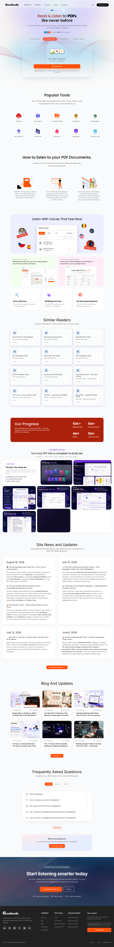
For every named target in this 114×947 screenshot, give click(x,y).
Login (92, 5)
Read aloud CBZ (73, 927)
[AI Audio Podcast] (91, 498)
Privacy (92, 942)
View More (57, 827)
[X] (19, 928)
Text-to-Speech (36, 39)
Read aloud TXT (59, 927)
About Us (43, 917)
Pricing (56, 5)
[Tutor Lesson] (19, 521)
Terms (99, 942)
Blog (42, 924)
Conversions (58, 920)
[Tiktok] (29, 928)
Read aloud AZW (73, 920)
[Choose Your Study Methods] (19, 498)
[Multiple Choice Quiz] (53, 497)
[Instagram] (9, 928)
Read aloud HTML (60, 924)
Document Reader (50, 39)
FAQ (42, 920)
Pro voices (47, 5)
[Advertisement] (6, 32)
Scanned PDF (65, 39)
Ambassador (44, 930)
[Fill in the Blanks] (91, 521)
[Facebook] (14, 928)
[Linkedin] (4, 928)
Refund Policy (107, 942)
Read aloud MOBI (73, 917)
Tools (56, 917)
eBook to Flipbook (79, 39)
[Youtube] (24, 928)
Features (57, 784)
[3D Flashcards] (53, 520)
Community (64, 5)
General (49, 784)
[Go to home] (12, 5)
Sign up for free (102, 5)
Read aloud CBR (73, 924)
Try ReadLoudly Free (50, 889)
